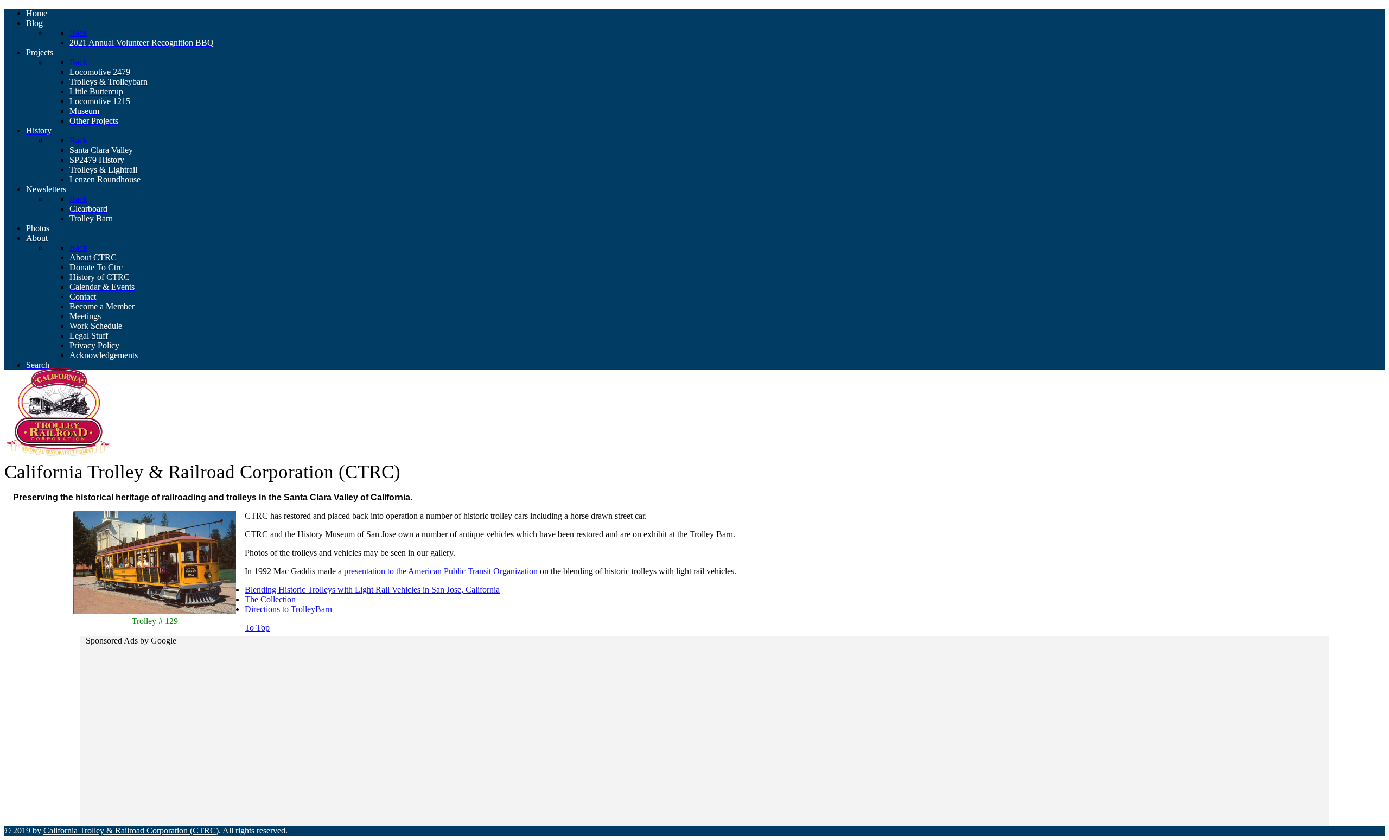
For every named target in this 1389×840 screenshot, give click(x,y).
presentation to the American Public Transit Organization (441, 571)
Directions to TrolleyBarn (288, 609)
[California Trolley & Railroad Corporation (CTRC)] (58, 455)
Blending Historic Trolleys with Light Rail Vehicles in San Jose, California (372, 589)
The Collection (270, 599)
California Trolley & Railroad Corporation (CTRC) (131, 830)
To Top (257, 627)
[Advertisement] (410, 726)
